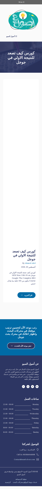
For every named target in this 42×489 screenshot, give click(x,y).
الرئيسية (8, 482)
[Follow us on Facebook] (32, 386)
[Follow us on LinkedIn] (37, 386)
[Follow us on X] (28, 386)
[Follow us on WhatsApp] (23, 386)
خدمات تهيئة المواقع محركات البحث (25, 482)
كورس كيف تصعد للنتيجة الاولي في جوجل (24, 255)
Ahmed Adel (30, 263)
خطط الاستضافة (21, 479)
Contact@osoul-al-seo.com (24, 459)
